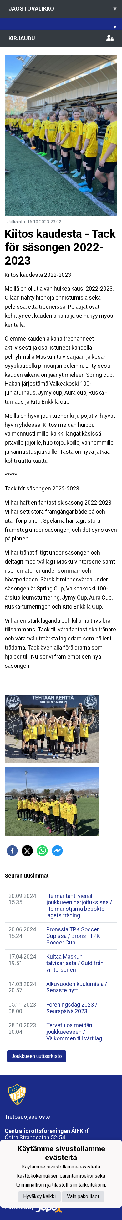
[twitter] (27, 850)
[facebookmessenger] (57, 850)
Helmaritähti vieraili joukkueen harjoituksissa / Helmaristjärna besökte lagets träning (79, 906)
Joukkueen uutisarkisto (36, 1056)
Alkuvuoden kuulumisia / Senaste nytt (76, 987)
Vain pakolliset (83, 1196)
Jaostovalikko (62, 8)
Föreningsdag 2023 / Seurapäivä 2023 (71, 1007)
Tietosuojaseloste (27, 1116)
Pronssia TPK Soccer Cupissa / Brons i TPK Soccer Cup (73, 935)
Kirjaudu (21, 38)
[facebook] (12, 850)
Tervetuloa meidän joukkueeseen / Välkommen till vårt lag (74, 1031)
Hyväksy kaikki (39, 1196)
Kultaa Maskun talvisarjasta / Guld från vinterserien (75, 963)
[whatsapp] (42, 850)
